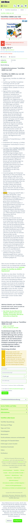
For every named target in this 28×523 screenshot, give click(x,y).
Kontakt (5, 472)
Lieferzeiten (4, 62)
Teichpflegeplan (5, 431)
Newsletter (16, 470)
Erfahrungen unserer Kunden (9, 444)
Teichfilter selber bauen (8, 418)
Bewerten (13, 57)
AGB (21, 475)
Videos (3, 450)
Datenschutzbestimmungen (16, 388)
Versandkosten (6, 460)
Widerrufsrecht (17, 477)
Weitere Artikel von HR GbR (10, 327)
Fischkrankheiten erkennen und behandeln (13, 437)
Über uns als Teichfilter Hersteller (16, 472)
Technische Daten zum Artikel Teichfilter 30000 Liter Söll (13, 18)
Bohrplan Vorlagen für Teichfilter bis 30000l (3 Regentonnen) (12, 269)
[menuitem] (4, 5)
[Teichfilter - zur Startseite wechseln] (5, 2)
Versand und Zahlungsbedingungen (13, 485)
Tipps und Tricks (5, 428)
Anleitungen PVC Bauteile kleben (10, 440)
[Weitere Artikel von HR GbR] (24, 21)
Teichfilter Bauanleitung (7, 422)
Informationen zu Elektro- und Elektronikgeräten (13, 483)
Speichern (4, 393)
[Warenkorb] (25, 5)
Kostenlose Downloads (7, 447)
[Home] (1, 10)
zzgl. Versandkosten (10, 49)
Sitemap (22, 470)
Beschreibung (5, 65)
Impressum (7, 475)
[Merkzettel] (18, 5)
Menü (5, 6)
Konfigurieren (17, 520)
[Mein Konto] (21, 5)
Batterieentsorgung (13, 480)
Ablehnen (9, 520)
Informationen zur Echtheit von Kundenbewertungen (14, 488)
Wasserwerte (4, 434)
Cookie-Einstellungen (7, 470)
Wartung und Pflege (6, 425)
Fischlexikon (4, 453)
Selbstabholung (15, 475)
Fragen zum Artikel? (8, 326)
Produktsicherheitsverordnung (11, 399)
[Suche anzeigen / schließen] (14, 5)
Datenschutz (9, 477)
